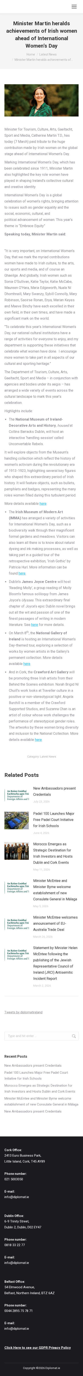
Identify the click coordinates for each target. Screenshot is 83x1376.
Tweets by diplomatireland (23, 1012)
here (43, 504)
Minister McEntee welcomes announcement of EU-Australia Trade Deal (55, 923)
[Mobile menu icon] (74, 6)
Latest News (48, 756)
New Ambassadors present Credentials (54, 791)
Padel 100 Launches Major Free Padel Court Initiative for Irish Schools (53, 820)
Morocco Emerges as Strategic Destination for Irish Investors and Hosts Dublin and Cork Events (53, 853)
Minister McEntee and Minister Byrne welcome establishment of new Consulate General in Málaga (55, 890)
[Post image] (16, 795)
